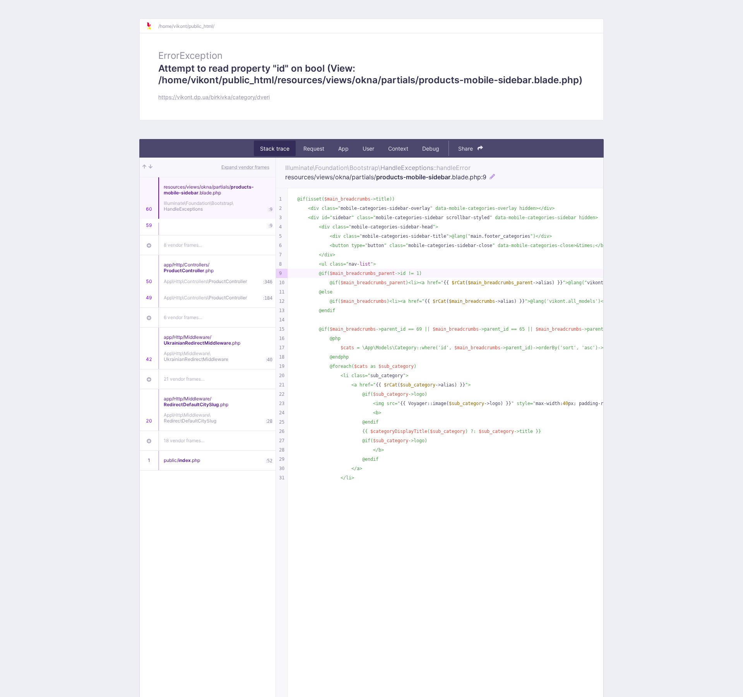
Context (398, 148)
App (343, 148)
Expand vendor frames (245, 167)
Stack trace (274, 148)
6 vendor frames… (183, 317)
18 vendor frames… (184, 440)
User (368, 148)
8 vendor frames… (183, 245)
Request (313, 148)
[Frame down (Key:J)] (150, 167)
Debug (430, 148)
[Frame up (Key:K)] (144, 167)
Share (466, 148)
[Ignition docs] (152, 26)
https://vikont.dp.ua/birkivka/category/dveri (214, 97)
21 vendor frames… (184, 379)
